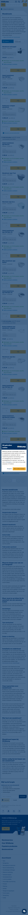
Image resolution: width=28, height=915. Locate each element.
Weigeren (9, 468)
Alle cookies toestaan (19, 468)
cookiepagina (8, 462)
